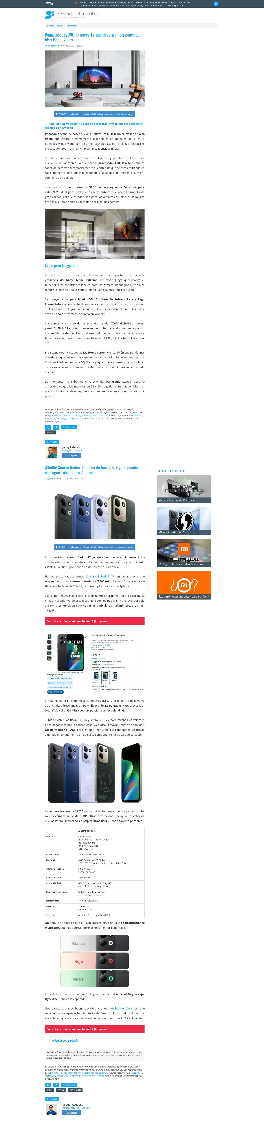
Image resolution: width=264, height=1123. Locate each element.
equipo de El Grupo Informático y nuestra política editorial (77, 415)
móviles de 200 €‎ (121, 1008)
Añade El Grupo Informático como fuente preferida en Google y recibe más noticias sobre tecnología (96, 114)
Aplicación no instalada (92, 5)
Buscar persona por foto (171, 5)
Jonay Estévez (52, 45)
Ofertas (49, 1089)
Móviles (61, 1089)
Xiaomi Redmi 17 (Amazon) (89, 621)
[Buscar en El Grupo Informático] (216, 4)
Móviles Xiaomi (75, 1089)
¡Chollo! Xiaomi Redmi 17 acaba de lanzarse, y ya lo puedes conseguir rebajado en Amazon (94, 126)
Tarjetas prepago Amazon (123, 2)
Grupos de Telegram (147, 2)
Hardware (50, 432)
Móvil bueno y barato (65, 1040)
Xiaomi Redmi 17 (100, 2)
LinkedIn (77, 450)
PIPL (108, 5)
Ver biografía (72, 455)
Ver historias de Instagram (125, 5)
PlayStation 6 (84, 2)
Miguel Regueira (53, 478)
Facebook (135, 415)
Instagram (50, 418)
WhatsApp (62, 418)
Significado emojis (148, 5)
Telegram (73, 418)
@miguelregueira (70, 1107)
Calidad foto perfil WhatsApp (173, 2)
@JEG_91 (66, 450)
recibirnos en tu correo (92, 418)
